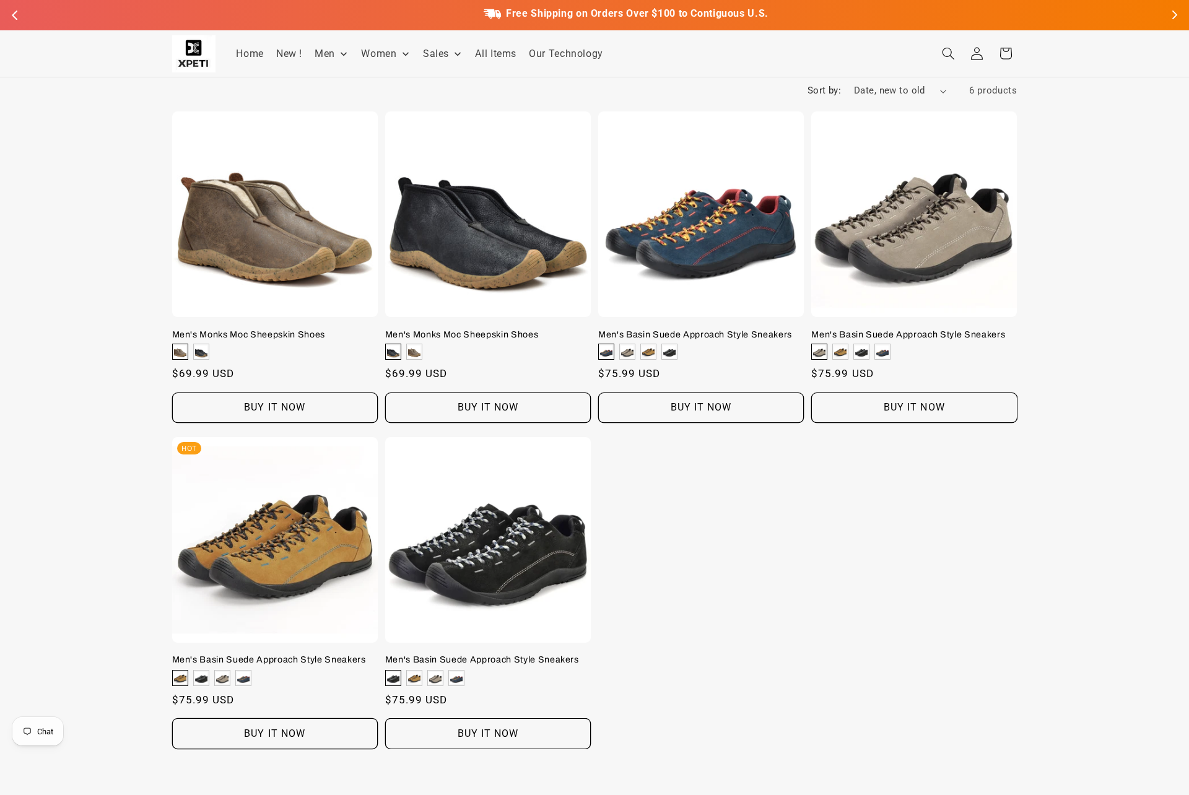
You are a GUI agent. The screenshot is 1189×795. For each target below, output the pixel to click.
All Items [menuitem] (495, 53)
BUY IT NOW (274, 407)
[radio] (180, 352)
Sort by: (824, 90)
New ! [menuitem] (289, 53)
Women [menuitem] (378, 53)
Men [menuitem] (325, 53)
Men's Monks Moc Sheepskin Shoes (248, 334)
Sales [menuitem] (436, 53)
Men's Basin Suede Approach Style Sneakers (695, 334)
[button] (948, 53)
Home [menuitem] (250, 53)
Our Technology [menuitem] (566, 53)
